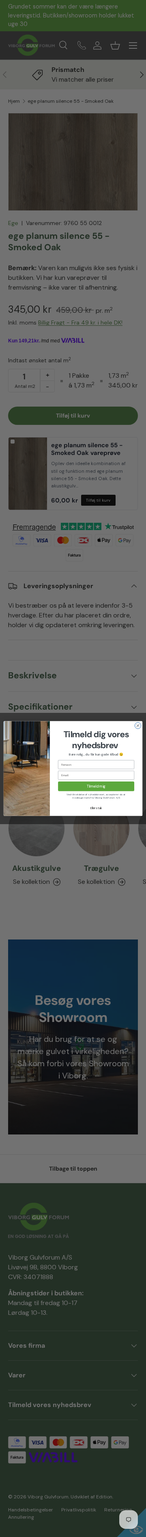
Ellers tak (96, 808)
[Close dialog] (138, 726)
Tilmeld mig (96, 786)
